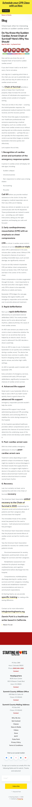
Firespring (20, 799)
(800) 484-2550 (18, 668)
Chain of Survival (12, 87)
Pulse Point (16, 739)
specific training (9, 597)
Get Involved (16, 721)
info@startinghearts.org (13, 611)
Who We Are (16, 718)
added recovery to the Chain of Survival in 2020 (16, 502)
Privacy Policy (16, 742)
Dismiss (7, 10)
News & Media (16, 727)
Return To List (7, 625)
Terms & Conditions (16, 745)
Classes (16, 724)
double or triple (22, 246)
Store (16, 733)
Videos (16, 730)
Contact (16, 671)
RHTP (16, 736)
